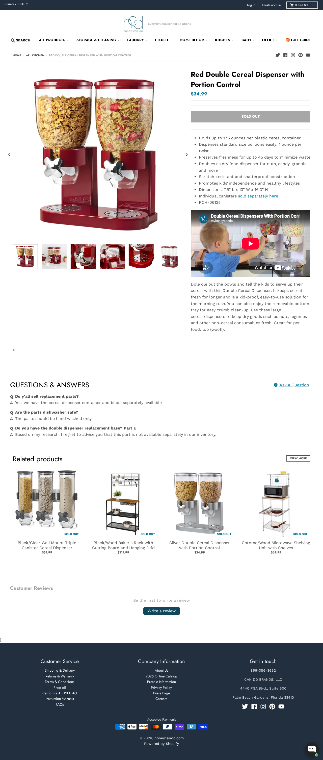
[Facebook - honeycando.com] (285, 55)
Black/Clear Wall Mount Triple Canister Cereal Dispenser (47, 545)
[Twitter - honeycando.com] (278, 55)
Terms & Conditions (59, 681)
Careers (161, 698)
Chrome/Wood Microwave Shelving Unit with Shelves (276, 545)
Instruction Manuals (60, 698)
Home (17, 55)
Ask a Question (294, 385)
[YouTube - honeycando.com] (308, 55)
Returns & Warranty (59, 676)
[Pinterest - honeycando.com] (300, 55)
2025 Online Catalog (161, 676)
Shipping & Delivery (60, 670)
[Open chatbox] (312, 749)
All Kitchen (35, 55)
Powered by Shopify (161, 744)
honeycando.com (169, 738)
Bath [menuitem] (246, 39)
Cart (304, 5)
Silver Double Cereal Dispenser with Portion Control (199, 545)
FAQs (60, 704)
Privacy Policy (161, 687)
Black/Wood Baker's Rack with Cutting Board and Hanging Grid (123, 545)
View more (298, 458)
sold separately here (258, 196)
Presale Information (161, 681)
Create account (271, 5)
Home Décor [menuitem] (192, 39)
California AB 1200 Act (59, 693)
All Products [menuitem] (52, 39)
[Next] (186, 154)
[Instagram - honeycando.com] (293, 55)
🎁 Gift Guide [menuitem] (298, 39)
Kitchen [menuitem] (222, 39)
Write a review (162, 611)
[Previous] (10, 154)
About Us (161, 670)
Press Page (161, 693)
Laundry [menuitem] (135, 39)
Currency (10, 4)
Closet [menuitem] (162, 39)
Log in (251, 5)
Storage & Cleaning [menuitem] (96, 39)
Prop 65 (59, 687)
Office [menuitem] (268, 39)
